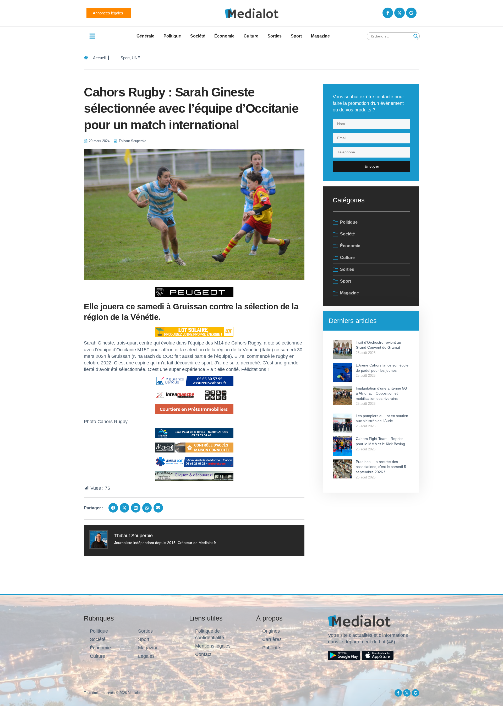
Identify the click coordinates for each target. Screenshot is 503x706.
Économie (224, 36)
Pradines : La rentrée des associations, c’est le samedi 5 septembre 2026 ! (381, 467)
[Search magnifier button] (415, 36)
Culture (251, 36)
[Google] (411, 13)
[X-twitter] (399, 13)
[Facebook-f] (387, 13)
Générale (145, 36)
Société (197, 36)
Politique (172, 36)
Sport (296, 36)
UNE (136, 58)
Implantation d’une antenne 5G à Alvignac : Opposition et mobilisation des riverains (381, 393)
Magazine (320, 36)
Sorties (274, 36)
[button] (113, 508)
